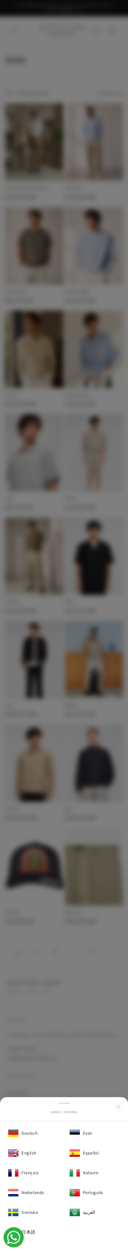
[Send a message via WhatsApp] (13, 1237)
